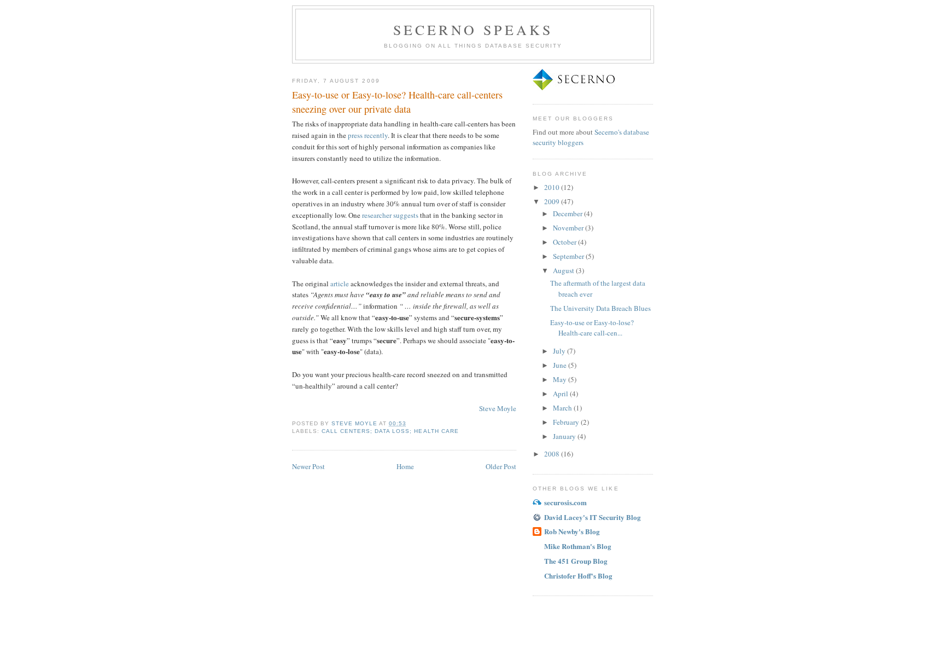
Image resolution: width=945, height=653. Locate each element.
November (569, 228)
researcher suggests (390, 215)
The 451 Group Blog (576, 561)
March (563, 408)
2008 (552, 454)
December (568, 213)
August (564, 270)
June (560, 365)
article (339, 283)
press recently (368, 135)
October (565, 242)
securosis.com (565, 502)
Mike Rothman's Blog (577, 546)
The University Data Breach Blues (600, 308)
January (565, 436)
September (569, 256)
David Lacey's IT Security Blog (592, 517)
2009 (552, 201)
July (560, 351)
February (567, 422)
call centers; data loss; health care (390, 431)
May (560, 379)
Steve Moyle (497, 408)
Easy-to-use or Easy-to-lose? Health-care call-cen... (592, 327)
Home (405, 466)
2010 (552, 187)
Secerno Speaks (473, 29)
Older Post (501, 466)
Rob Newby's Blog (572, 531)
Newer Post (308, 466)
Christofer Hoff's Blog (578, 575)
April (561, 393)
